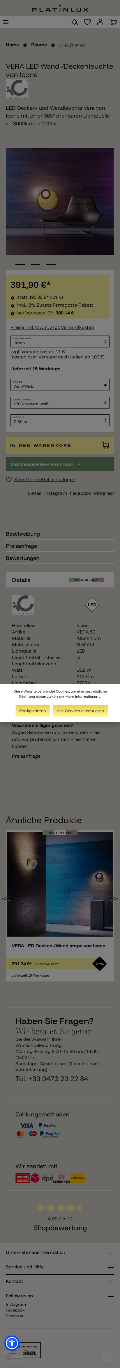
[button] (12, 1343)
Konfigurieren (32, 710)
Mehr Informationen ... (84, 696)
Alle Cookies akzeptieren (80, 710)
